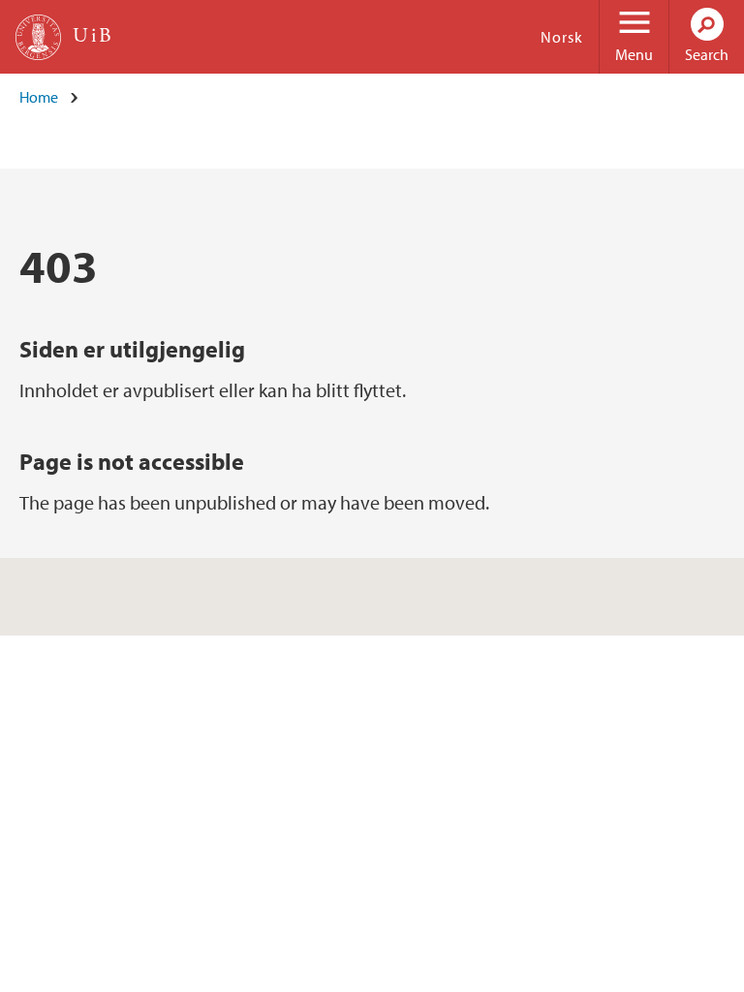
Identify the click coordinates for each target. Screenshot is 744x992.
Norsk (562, 36)
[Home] (38, 37)
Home (38, 97)
